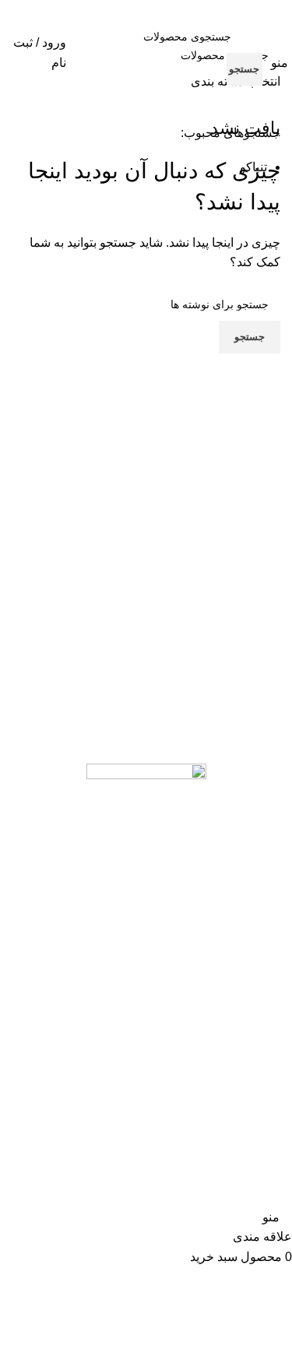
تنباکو (253, 167)
